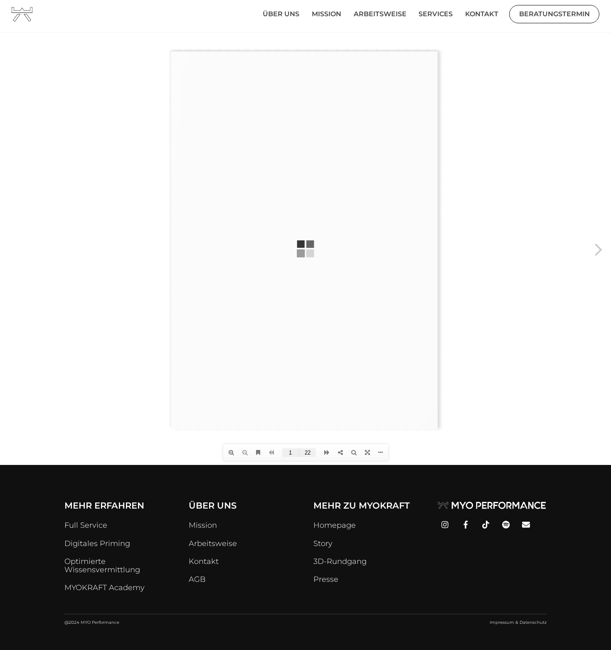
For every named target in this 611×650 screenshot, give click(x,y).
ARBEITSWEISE (380, 14)
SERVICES (436, 14)
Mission (203, 525)
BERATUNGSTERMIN (554, 14)
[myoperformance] (22, 18)
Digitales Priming (97, 543)
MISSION (326, 14)
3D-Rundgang (340, 561)
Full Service (85, 525)
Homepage (334, 525)
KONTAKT (481, 14)
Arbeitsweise (213, 543)
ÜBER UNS (281, 14)
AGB (197, 579)
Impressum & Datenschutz (518, 622)
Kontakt (204, 561)
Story (323, 543)
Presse (325, 579)
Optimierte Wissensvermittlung (102, 565)
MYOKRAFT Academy (104, 587)
